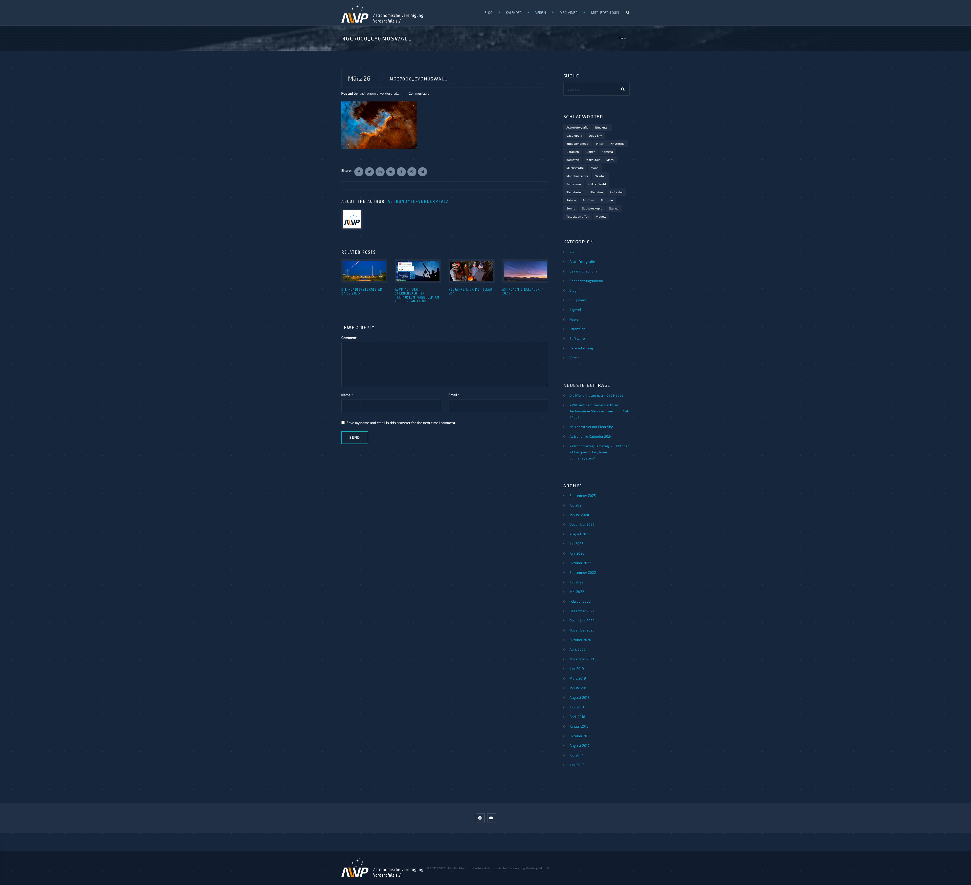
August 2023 (579, 534)
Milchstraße (575, 168)
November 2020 (581, 630)
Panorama (573, 184)
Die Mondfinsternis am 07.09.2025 (596, 395)
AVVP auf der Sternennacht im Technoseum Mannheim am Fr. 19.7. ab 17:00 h (417, 295)
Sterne (614, 208)
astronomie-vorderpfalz (418, 201)
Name (345, 395)
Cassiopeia (574, 135)
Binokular (602, 127)
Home (622, 38)
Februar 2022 (580, 601)
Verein (540, 13)
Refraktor (616, 192)
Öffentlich (577, 329)
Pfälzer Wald (597, 184)
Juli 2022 (576, 582)
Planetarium (575, 192)
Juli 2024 (576, 505)
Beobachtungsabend (586, 281)
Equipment (578, 300)
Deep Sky (595, 135)
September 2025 (582, 495)
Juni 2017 (576, 765)
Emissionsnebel (577, 143)
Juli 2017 (576, 755)
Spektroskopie (592, 208)
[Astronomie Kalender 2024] (525, 271)
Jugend (575, 309)
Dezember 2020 (581, 620)
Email (453, 395)
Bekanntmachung (583, 271)
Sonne (570, 208)
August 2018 (579, 697)
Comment (349, 337)
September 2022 (582, 572)
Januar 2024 (579, 515)
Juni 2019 (576, 668)
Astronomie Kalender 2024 (590, 436)
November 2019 (581, 659)
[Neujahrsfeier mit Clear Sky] (471, 271)
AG (571, 252)
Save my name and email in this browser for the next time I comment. (401, 422)
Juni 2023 (576, 553)
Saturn (571, 200)
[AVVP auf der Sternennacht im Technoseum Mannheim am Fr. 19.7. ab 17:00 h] (417, 271)
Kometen (572, 159)
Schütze (588, 200)
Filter (600, 143)
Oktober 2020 (580, 640)
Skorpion (607, 200)
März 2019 (577, 678)
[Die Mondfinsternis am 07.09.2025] (364, 271)
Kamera (607, 151)
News (574, 319)
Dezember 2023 (581, 524)
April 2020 (577, 649)
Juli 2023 (576, 543)
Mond (595, 168)
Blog (488, 13)
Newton (600, 176)
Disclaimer (569, 13)
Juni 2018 (576, 707)
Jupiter (590, 151)
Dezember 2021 (581, 611)
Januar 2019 (578, 688)
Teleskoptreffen (577, 216)
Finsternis (617, 143)
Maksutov (593, 159)
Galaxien (572, 151)
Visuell (601, 216)
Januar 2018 (578, 726)
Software (577, 338)
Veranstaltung (581, 348)
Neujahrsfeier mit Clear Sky (591, 427)
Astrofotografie (577, 127)
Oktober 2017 (579, 736)
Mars (610, 159)
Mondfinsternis (577, 176)
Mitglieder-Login (605, 13)
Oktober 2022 (580, 563)
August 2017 (579, 745)
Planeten (596, 192)
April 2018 (577, 716)
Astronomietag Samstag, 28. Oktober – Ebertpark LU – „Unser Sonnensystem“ (599, 452)
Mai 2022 (576, 591)
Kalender (514, 13)
